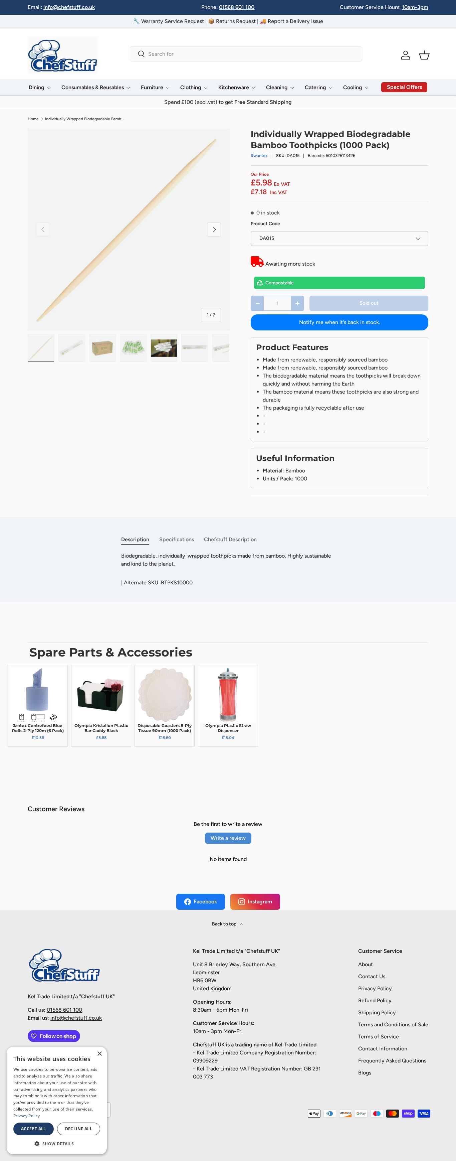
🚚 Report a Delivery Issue (291, 21)
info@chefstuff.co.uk (69, 7)
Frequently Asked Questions (392, 1060)
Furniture (152, 87)
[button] (424, 55)
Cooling (352, 87)
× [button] (99, 1053)
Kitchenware (233, 87)
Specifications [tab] (176, 539)
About (365, 964)
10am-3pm (415, 7)
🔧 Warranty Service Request (168, 21)
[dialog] (57, 1100)
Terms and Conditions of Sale (393, 1024)
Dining (36, 87)
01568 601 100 (236, 7)
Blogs (364, 1072)
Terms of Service (378, 1036)
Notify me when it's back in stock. (339, 322)
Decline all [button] (78, 1129)
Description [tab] (135, 539)
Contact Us (371, 976)
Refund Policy (375, 1000)
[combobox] (246, 54)
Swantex (259, 155)
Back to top (224, 924)
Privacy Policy (375, 988)
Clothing (190, 87)
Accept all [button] (33, 1129)
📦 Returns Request (232, 21)
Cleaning (277, 87)
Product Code (265, 224)
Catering (315, 87)
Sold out (369, 303)
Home (33, 119)
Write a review (228, 838)
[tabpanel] (228, 560)
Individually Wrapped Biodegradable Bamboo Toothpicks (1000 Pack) (85, 119)
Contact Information (382, 1048)
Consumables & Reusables (92, 87)
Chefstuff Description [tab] (230, 539)
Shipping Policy (377, 1012)
